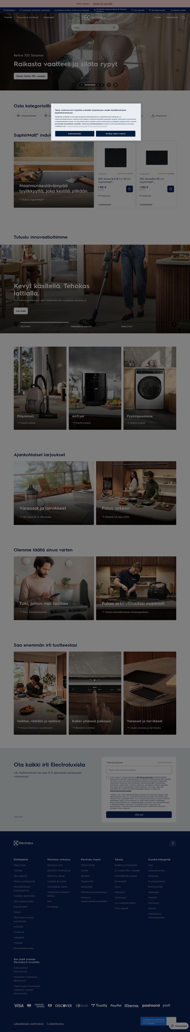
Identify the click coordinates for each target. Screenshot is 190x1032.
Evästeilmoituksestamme (76, 126)
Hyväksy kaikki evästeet (116, 134)
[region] (96, 122)
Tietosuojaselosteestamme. (97, 126)
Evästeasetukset (74, 134)
